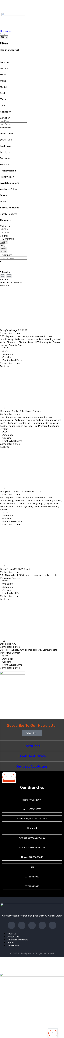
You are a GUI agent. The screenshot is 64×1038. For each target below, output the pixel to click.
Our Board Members (17, 939)
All (2, 245)
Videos (10, 942)
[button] (32, 733)
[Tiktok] (56, 5)
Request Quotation (32, 766)
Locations (32, 746)
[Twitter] (42, 925)
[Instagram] (44, 5)
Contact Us (13, 936)
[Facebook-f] (11, 925)
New (3, 248)
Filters (4, 37)
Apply (4, 242)
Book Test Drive (32, 756)
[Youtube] (32, 5)
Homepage (6, 30)
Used (3, 251)
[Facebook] (7, 5)
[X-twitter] (19, 5)
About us (11, 933)
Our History (13, 945)
